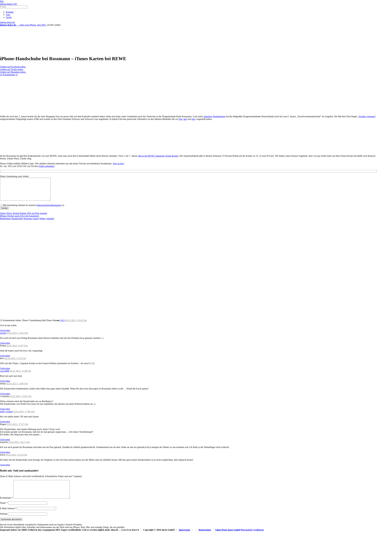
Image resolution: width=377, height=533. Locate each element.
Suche (9, 17)
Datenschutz (205, 530)
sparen (36, 218)
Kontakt (9, 12)
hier (180, 119)
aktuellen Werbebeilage (214, 116)
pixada (3, 333)
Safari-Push (221, 530)
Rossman (28, 218)
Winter (42, 218)
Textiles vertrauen (367, 116)
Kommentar (6, 498)
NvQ (62, 320)
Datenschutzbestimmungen (48, 205)
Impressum (184, 530)
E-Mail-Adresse (8, 508)
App (8, 14)
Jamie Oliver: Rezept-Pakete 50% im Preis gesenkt (23, 213)
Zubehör (50, 218)
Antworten (5, 330)
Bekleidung (5, 218)
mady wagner (6, 411)
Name (3, 503)
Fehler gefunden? (47, 166)
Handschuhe (17, 218)
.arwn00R (4, 371)
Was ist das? (118, 163)
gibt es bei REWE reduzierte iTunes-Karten (158, 156)
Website (3, 514)
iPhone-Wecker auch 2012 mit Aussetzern (19, 216)
